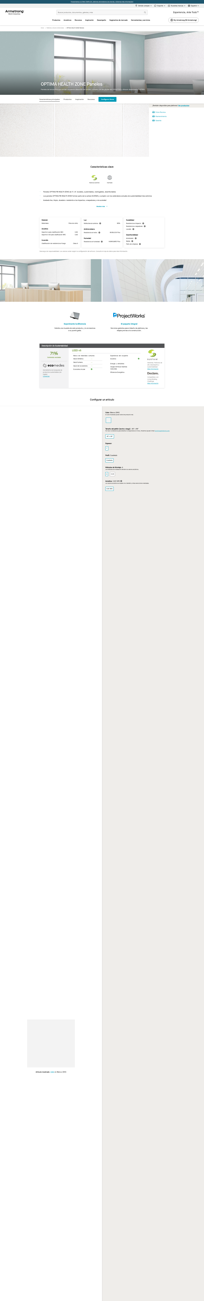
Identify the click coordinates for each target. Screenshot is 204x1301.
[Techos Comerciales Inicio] (14, 12)
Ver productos (183, 105)
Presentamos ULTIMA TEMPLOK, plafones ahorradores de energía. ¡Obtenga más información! (102, 2)
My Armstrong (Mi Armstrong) (185, 20)
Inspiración (79, 99)
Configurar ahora (107, 99)
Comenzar (46, 376)
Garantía (158, 120)
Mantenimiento (161, 116)
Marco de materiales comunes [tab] (83, 355)
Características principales (49, 99)
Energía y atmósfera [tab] (117, 363)
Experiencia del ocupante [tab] (119, 355)
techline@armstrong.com (162, 431)
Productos (68, 99)
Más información (152, 369)
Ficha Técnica (160, 112)
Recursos (91, 99)
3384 (52, 1072)
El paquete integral (129, 324)
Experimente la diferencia (75, 324)
